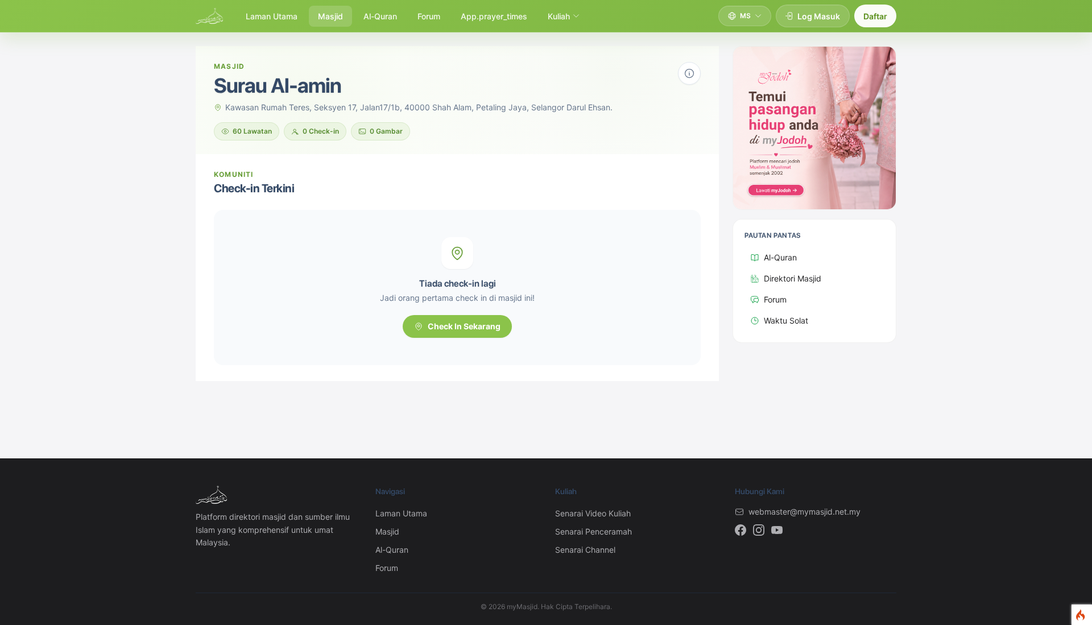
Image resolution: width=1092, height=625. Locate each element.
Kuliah (559, 16)
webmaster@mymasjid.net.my (804, 511)
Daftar (875, 16)
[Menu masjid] (689, 73)
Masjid (330, 16)
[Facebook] (740, 530)
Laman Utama (271, 16)
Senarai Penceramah (593, 531)
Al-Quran (380, 16)
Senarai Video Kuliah (593, 513)
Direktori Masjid (792, 278)
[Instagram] (758, 530)
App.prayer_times (494, 16)
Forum (428, 16)
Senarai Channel (585, 549)
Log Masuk (818, 16)
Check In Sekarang (464, 326)
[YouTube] (777, 530)
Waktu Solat (786, 320)
